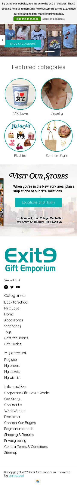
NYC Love (20, 113)
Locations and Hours (38, 202)
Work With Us (14, 411)
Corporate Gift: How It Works (27, 393)
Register (10, 359)
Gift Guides (12, 344)
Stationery (12, 326)
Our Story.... (13, 399)
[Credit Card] (37, 482)
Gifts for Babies (16, 338)
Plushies (20, 155)
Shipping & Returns (19, 435)
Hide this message (27, 18)
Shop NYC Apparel (23, 43)
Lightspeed (16, 475)
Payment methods (18, 429)
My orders (12, 365)
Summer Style (56, 155)
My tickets (12, 371)
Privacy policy (15, 441)
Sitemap (10, 452)
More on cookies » (54, 18)
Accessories (13, 320)
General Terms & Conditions (26, 446)
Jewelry (56, 113)
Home (9, 314)
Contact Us (13, 405)
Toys (8, 332)
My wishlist (12, 377)
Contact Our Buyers (20, 423)
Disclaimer (12, 417)
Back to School (16, 302)
